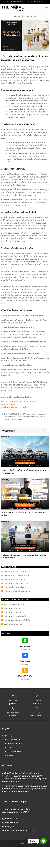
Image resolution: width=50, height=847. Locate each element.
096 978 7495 (29, 401)
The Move (25, 661)
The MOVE (37, 701)
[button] (44, 430)
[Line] (43, 841)
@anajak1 (10, 404)
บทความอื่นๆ (8, 430)
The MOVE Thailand (20, 407)
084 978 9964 (11, 401)
